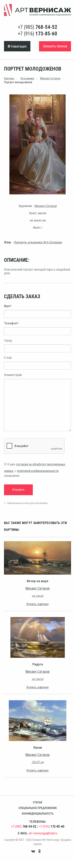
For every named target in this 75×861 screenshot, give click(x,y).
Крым (37, 747)
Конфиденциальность (37, 813)
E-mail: (8, 358)
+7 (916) (37, 34)
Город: (8, 340)
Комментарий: (13, 375)
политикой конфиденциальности (38, 471)
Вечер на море (37, 581)
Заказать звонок (55, 46)
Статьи (37, 802)
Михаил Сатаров (50, 78)
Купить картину (37, 604)
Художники (27, 78)
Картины (9, 78)
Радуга (37, 664)
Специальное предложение (37, 808)
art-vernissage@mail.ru (43, 833)
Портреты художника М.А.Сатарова (38, 242)
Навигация (18, 46)
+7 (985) (37, 27)
